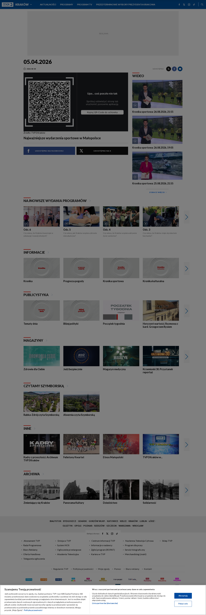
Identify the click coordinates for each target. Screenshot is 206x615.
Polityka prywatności (33, 610)
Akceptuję (183, 596)
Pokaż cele (183, 604)
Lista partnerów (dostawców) (105, 603)
